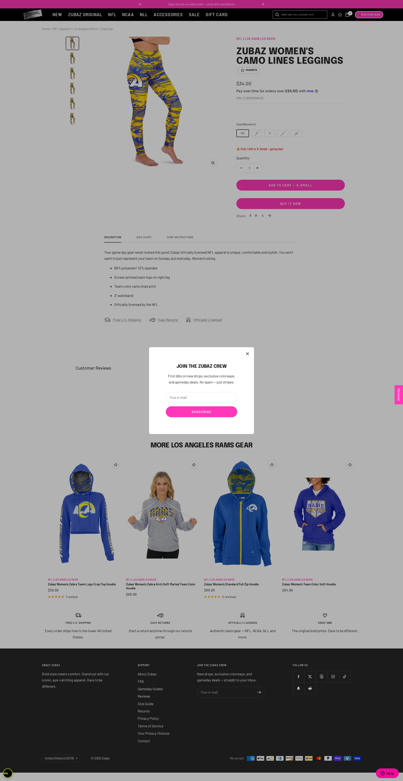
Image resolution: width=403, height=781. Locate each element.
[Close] (247, 353)
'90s (5, 773)
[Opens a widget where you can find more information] (387, 773)
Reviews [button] (399, 395)
